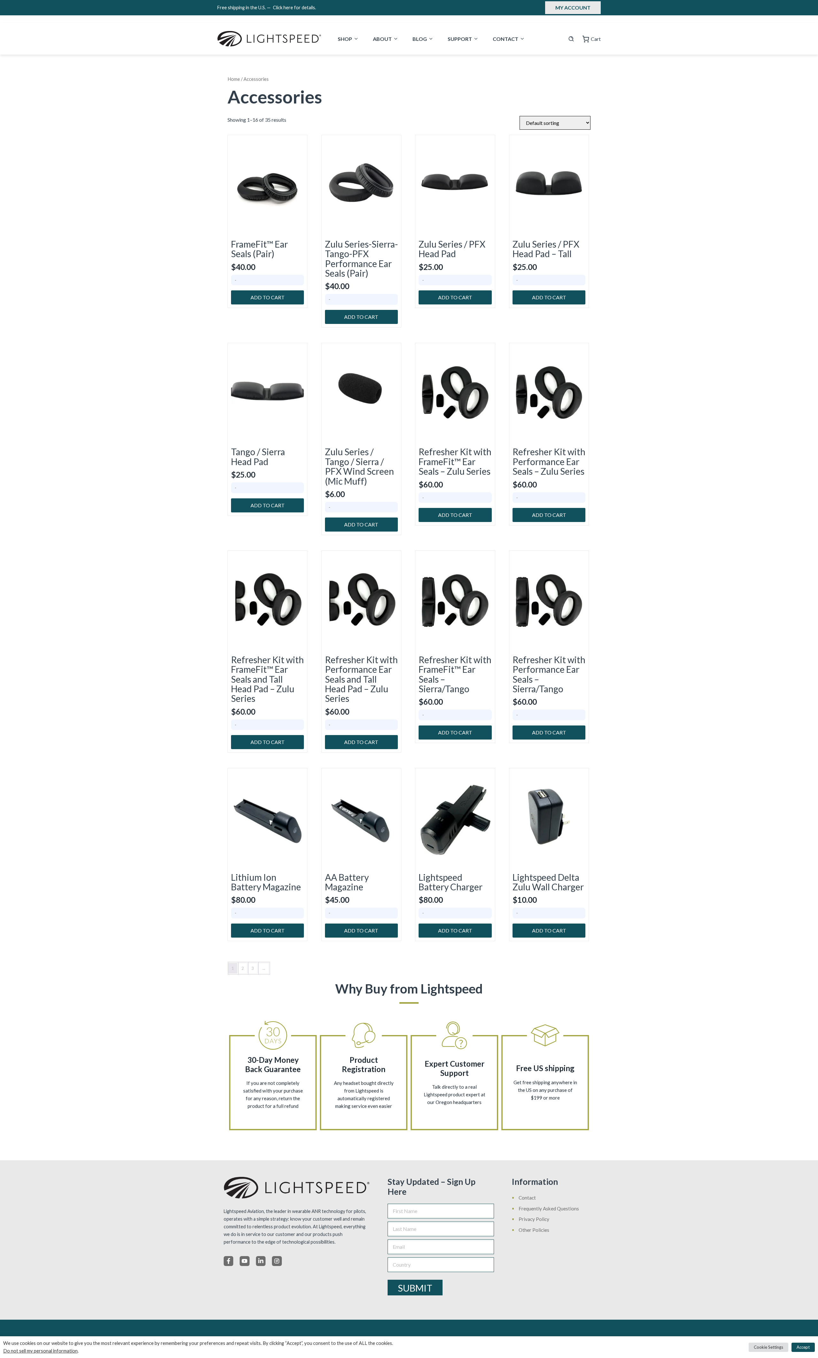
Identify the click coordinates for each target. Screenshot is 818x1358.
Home (234, 79)
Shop (345, 39)
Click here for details (294, 7)
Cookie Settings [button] (768, 1347)
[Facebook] (228, 1261)
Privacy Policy (534, 1219)
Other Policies (534, 1230)
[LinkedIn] (261, 1261)
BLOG (420, 39)
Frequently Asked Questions (549, 1208)
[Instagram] (277, 1261)
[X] (244, 1261)
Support (460, 39)
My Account (572, 7)
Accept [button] (803, 1347)
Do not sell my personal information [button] (40, 1351)
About (382, 39)
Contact (505, 39)
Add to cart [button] (268, 297)
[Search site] (571, 38)
